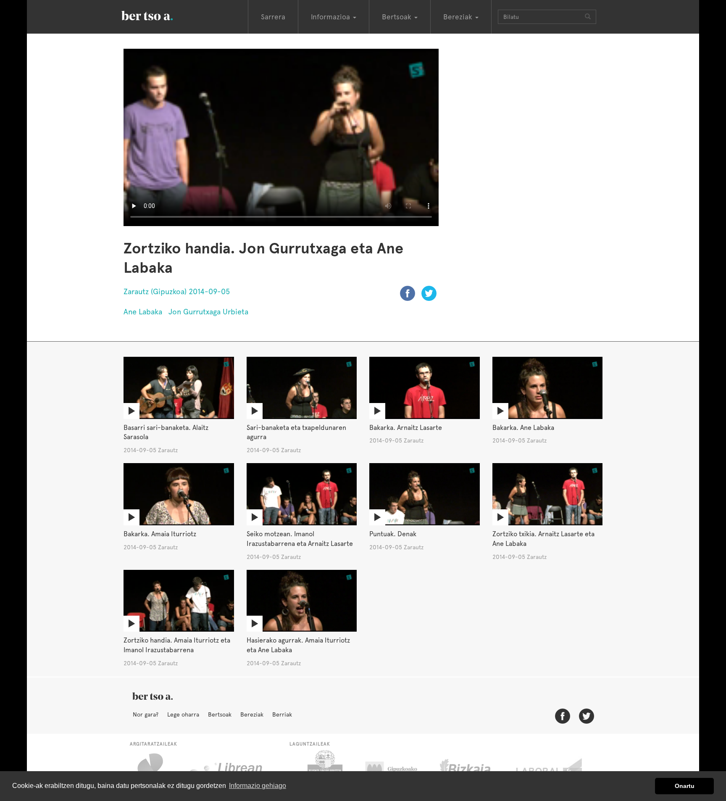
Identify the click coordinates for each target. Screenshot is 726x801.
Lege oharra (183, 714)
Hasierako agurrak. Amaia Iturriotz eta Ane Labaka (298, 645)
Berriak (282, 714)
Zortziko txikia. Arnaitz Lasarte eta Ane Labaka (543, 539)
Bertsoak (219, 714)
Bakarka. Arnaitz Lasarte (405, 428)
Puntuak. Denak (392, 534)
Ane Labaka (143, 311)
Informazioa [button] (331, 17)
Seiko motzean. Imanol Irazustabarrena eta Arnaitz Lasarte (300, 539)
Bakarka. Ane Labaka (523, 428)
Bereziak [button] (458, 17)
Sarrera (273, 17)
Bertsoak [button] (397, 17)
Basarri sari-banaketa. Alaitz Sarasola (166, 432)
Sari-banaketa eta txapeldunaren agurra (296, 432)
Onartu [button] (684, 786)
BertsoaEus (159, 14)
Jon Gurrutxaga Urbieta (208, 311)
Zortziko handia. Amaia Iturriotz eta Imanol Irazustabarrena (177, 645)
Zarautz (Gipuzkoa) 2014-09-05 (177, 291)
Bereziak (251, 714)
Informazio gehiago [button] (257, 785)
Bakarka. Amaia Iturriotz (160, 534)
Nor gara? (145, 714)
